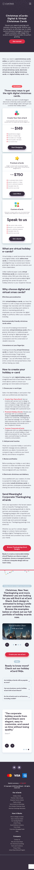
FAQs (17, 831)
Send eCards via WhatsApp (17, 804)
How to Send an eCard (17, 819)
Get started (17, 41)
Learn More (17, 194)
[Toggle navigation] (30, 3)
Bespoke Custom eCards (17, 800)
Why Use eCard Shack (17, 841)
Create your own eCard (17, 654)
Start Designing (17, 147)
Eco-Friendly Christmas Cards (17, 806)
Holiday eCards (17, 796)
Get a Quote (17, 239)
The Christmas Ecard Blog (17, 843)
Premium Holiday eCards (14, 412)
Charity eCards (17, 802)
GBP (24, 783)
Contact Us (17, 839)
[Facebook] (14, 767)
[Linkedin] (19, 767)
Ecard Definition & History (17, 825)
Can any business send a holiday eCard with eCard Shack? (15, 689)
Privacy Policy (17, 848)
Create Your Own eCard (13, 399)
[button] (13, 644)
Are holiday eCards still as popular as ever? (16, 681)
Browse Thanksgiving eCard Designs (17, 548)
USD (21, 783)
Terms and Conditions (17, 846)
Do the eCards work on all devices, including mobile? (16, 697)
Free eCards (17, 827)
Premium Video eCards (17, 798)
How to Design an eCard (17, 816)
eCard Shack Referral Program (17, 850)
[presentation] (7, 645)
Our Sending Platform (17, 821)
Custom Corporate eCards (14, 428)
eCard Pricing (17, 823)
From (17, 128)
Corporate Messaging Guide (17, 829)
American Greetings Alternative (17, 808)
